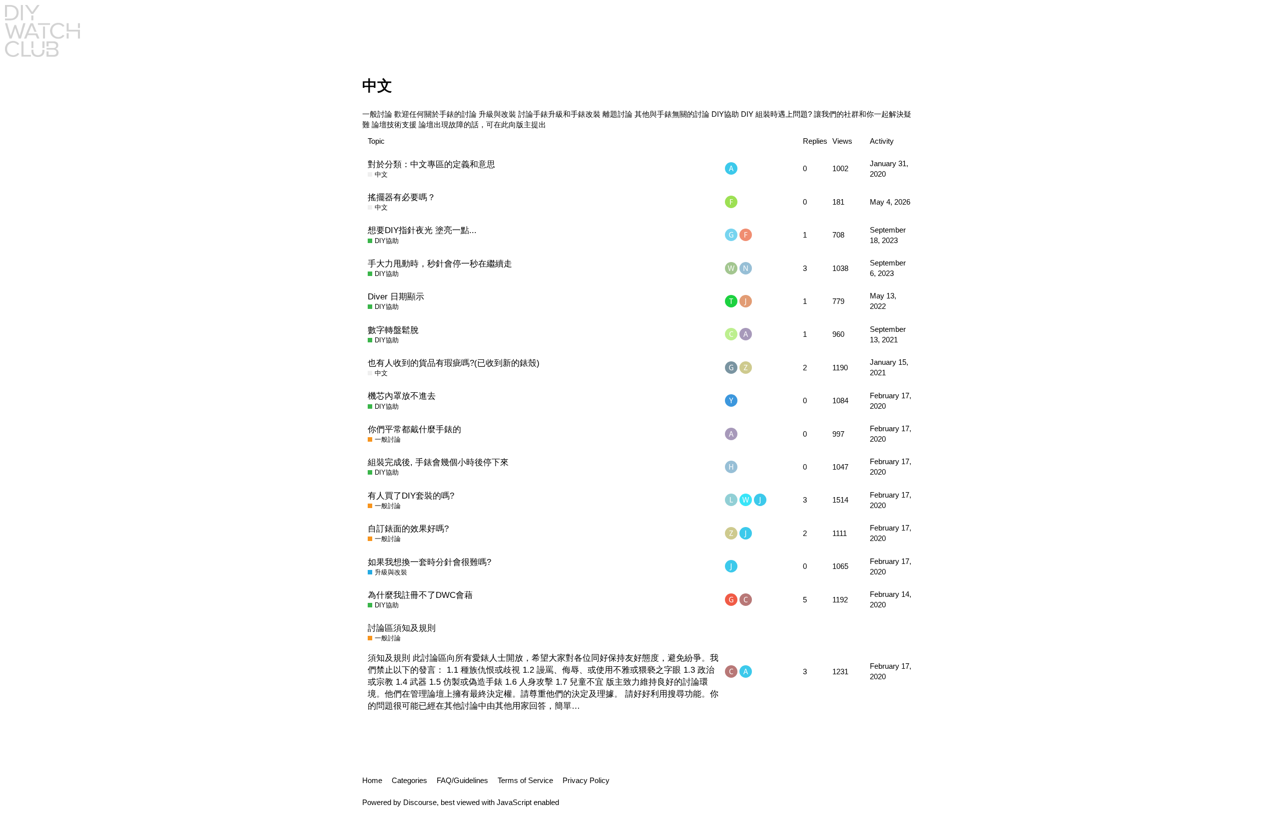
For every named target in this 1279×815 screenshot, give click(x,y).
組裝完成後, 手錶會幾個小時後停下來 (438, 462)
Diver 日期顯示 (396, 296)
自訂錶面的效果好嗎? (408, 529)
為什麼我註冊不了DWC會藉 (420, 595)
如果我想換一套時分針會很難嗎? (429, 562)
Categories (409, 780)
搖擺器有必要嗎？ (402, 197)
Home (372, 780)
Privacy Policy (586, 780)
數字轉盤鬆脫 (393, 330)
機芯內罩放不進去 (402, 396)
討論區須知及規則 (402, 628)
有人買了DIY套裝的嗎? (411, 496)
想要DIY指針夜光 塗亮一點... (422, 230)
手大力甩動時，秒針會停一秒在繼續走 (440, 264)
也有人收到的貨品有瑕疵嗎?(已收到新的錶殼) (454, 363)
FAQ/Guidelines (462, 780)
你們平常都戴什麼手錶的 (414, 429)
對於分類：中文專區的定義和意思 (431, 164)
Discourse (420, 802)
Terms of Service (525, 780)
